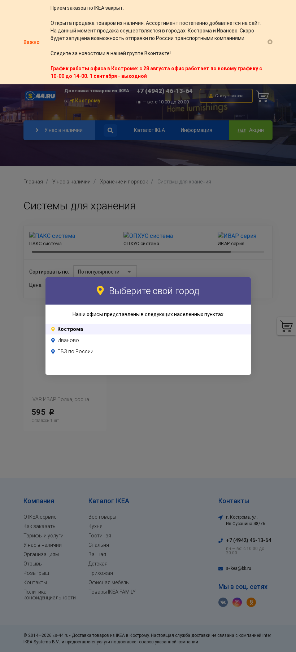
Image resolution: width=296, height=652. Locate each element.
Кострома (70, 329)
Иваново (68, 340)
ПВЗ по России (75, 351)
